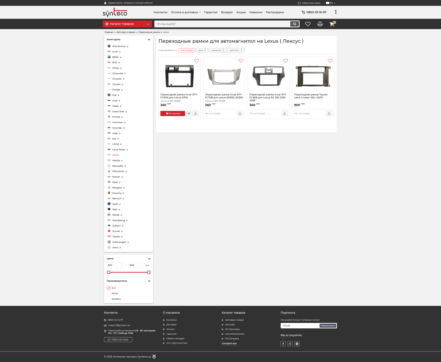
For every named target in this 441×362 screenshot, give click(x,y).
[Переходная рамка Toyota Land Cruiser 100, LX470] (313, 76)
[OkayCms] (154, 356)
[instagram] (290, 343)
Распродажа (232, 338)
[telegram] (297, 343)
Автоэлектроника (234, 334)
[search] (294, 24)
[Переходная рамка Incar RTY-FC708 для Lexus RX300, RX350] (224, 76)
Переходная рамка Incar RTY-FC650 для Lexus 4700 (179, 97)
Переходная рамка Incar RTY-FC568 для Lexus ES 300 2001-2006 (268, 99)
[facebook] (283, 343)
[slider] (108, 272)
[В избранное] (196, 61)
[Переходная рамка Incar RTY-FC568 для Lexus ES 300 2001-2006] (268, 76)
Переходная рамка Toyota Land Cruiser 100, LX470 (310, 96)
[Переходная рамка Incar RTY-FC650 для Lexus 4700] (179, 76)
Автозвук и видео (234, 320)
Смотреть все (229, 343)
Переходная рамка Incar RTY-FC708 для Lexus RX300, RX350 (224, 97)
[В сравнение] (196, 113)
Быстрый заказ (189, 113)
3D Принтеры (232, 329)
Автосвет (230, 324)
